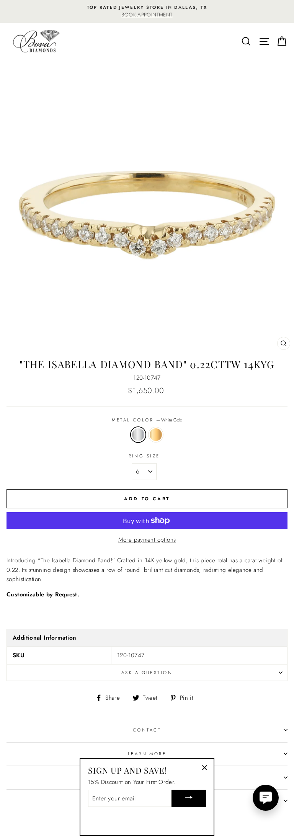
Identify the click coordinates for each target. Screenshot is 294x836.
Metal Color (147, 420)
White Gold (138, 434)
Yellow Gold (156, 434)
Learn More (147, 754)
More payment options (147, 540)
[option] (147, 11)
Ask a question (147, 672)
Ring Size (144, 456)
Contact (147, 730)
